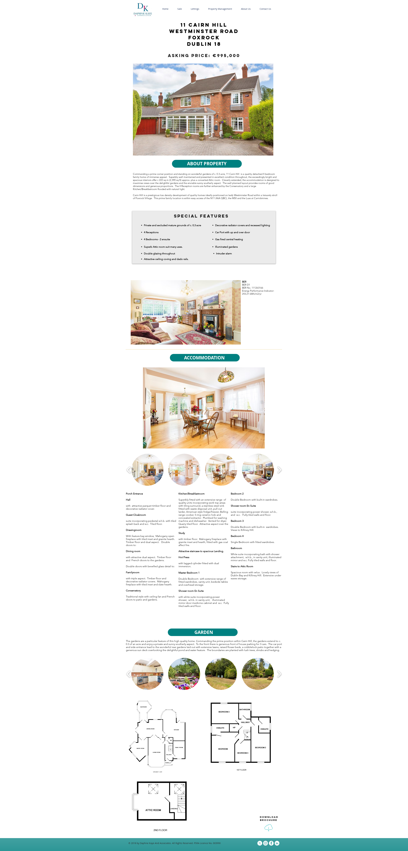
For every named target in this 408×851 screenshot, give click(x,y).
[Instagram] (265, 843)
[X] (259, 843)
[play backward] (128, 469)
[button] (179, 9)
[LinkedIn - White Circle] (277, 843)
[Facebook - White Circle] (271, 843)
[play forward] (279, 469)
